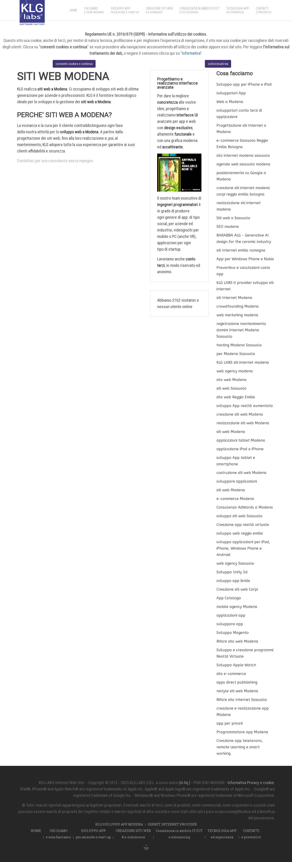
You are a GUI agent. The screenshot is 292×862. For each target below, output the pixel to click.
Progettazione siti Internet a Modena (241, 128)
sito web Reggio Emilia (235, 397)
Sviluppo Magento (232, 632)
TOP (146, 848)
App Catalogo (228, 598)
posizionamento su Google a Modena (241, 176)
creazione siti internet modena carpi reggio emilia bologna (243, 191)
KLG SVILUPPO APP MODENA (119, 824)
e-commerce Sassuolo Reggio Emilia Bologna (242, 143)
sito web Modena (231, 380)
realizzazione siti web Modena (242, 423)
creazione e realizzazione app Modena (242, 711)
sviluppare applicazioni (236, 481)
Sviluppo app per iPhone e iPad (244, 84)
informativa (191, 53)
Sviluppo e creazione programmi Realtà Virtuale (244, 653)
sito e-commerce (231, 674)
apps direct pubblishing (236, 682)
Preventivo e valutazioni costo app (243, 270)
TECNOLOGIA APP (237, 10)
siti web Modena (230, 432)
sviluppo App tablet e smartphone (235, 460)
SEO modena (227, 226)
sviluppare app (229, 624)
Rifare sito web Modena (237, 641)
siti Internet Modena (234, 298)
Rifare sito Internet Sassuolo (241, 699)
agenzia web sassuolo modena (243, 164)
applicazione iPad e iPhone (239, 449)
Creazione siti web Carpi (237, 589)
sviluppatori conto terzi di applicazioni (239, 113)
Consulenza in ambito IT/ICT (199, 10)
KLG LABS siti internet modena (242, 362)
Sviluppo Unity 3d (232, 572)
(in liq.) (184, 782)
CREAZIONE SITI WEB (159, 10)
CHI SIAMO (94, 10)
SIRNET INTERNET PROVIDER (172, 824)
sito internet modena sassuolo (243, 155)
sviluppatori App (231, 93)
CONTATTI (263, 10)
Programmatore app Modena (242, 732)
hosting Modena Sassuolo (239, 345)
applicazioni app (230, 615)
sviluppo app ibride (233, 581)
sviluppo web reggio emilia (239, 533)
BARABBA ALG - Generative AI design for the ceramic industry (243, 238)
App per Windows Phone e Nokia (245, 259)
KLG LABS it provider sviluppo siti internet (245, 285)
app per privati (229, 723)
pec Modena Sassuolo (235, 354)
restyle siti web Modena (237, 691)
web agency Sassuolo (235, 563)
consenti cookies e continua (74, 64)
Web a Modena (229, 102)
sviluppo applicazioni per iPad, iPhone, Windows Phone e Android (243, 548)
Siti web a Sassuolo (233, 218)
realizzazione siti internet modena (238, 206)
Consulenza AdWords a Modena (244, 507)
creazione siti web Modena (239, 414)
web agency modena (234, 371)
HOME (73, 10)
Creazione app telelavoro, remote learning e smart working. (239, 747)
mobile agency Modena (236, 607)
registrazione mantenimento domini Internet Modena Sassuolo (241, 330)
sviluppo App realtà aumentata (244, 406)
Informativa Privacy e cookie (251, 782)
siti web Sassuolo (231, 388)
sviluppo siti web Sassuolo (239, 516)
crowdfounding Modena (237, 306)
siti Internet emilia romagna (240, 250)
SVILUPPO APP (125, 10)
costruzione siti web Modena (241, 473)
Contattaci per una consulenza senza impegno (55, 160)
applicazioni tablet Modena (240, 440)
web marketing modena (237, 315)
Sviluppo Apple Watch (236, 665)
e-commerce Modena (235, 499)
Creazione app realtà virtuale (242, 524)
